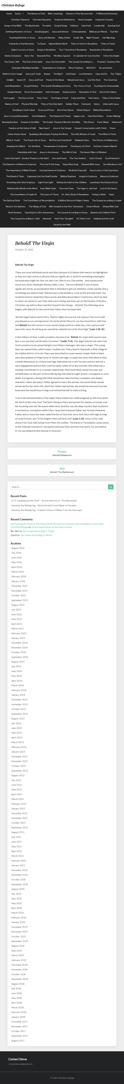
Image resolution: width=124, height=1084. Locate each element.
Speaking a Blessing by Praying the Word (48, 134)
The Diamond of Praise (60, 116)
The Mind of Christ (107, 134)
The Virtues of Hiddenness (105, 140)
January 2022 (18, 808)
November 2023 (19, 704)
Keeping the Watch (16, 146)
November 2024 (19, 647)
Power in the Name (55, 80)
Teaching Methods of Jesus (22, 37)
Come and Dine (78, 98)
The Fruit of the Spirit (32, 61)
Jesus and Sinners (60, 31)
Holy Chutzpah (53, 92)
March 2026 (17, 571)
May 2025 (16, 619)
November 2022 (19, 761)
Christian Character (20, 19)
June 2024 (16, 671)
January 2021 (18, 865)
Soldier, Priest (72, 104)
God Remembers (13, 86)
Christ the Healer (111, 55)
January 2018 (18, 1017)
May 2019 (16, 950)
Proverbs (46, 25)
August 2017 (17, 1040)
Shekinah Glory (82, 140)
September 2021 (19, 827)
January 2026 (18, 581)
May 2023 (16, 732)
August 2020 (17, 889)
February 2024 (18, 690)
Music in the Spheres (16, 206)
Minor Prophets (76, 67)
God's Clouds (95, 158)
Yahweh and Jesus (76, 80)
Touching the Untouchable (106, 86)
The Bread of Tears (15, 176)
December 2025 (19, 586)
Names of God (11, 104)
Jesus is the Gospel (62, 128)
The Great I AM (11, 61)
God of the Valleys (108, 92)
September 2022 (19, 770)
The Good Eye (110, 80)
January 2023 (18, 751)
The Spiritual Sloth (11, 200)
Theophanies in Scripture (55, 146)
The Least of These (49, 194)
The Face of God (26, 98)
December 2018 (19, 964)
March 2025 (17, 628)
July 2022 (16, 780)
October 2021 (18, 822)
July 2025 (16, 609)
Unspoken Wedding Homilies (25, 67)
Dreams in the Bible (30, 122)
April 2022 (16, 794)
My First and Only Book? (60, 140)
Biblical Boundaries (102, 110)
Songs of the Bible (12, 25)
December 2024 (19, 642)
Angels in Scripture (88, 176)
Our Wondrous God (112, 164)
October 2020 (18, 879)
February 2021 (18, 860)
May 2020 (16, 903)
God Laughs (9, 98)
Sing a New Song (70, 164)
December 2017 (19, 1021)
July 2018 (16, 988)
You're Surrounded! (33, 92)
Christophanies (79, 31)
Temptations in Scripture (54, 67)
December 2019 (19, 927)
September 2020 (19, 884)
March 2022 (17, 799)
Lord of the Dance (108, 188)
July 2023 (16, 723)
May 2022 (16, 789)
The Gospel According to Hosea (72, 212)
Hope (111, 194)
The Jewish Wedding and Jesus (56, 86)
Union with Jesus (111, 104)
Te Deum (41, 43)
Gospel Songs (60, 25)
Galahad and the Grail (103, 218)
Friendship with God (27, 152)
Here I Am (29, 55)
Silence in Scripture (109, 176)
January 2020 (18, 922)
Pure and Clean (66, 188)
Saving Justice (69, 92)
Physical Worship (29, 104)
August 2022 (17, 775)
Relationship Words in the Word (22, 188)
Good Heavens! (112, 158)
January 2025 (18, 638)
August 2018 (17, 983)
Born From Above (65, 110)
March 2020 (17, 912)
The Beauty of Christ (80, 146)
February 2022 (18, 803)
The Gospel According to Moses (36, 535)
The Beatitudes (31, 25)
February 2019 (18, 960)
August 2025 (17, 604)
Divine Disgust (83, 110)
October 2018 (18, 974)
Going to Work (99, 194)
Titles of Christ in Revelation (84, 43)
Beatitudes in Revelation (101, 49)
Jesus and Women (46, 37)
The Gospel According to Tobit (25, 218)
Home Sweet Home (17, 134)
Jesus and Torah (33, 73)
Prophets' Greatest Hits (108, 61)
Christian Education (42, 19)
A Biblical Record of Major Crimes (73, 200)
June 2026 (16, 557)
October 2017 (18, 1031)
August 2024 (17, 661)
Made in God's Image (12, 73)
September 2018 (19, 979)
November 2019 (19, 931)
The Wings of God (37, 206)
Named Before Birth (58, 43)
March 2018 (17, 1007)
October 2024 (18, 652)
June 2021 (16, 841)
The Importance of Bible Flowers (21, 170)
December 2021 (19, 813)
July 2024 (16, 666)
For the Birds (34, 146)
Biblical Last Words (98, 31)
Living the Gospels (104, 19)
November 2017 (19, 1026)
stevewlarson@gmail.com (21, 1064)
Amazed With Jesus (90, 164)
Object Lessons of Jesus (22, 49)
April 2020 (16, 908)
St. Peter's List (83, 218)
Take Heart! (44, 128)
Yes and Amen (105, 67)
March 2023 (17, 742)
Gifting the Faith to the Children (71, 182)
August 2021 (17, 832)
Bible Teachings (55, 13)
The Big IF (58, 73)
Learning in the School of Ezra (103, 182)
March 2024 (17, 685)
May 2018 (16, 998)
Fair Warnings (108, 37)
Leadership (99, 25)
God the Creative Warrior (105, 146)
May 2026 (16, 562)
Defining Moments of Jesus (19, 31)
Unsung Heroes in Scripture (52, 170)
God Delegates (39, 116)
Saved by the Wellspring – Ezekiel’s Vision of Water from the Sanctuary (46, 510)
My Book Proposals (78, 170)
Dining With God (110, 206)
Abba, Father (64, 37)
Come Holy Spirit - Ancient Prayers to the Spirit (26, 158)
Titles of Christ (108, 43)
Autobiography (42, 31)
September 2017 (19, 1035)
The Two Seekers (77, 158)
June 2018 (16, 993)
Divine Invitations (13, 55)
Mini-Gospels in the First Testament (66, 206)
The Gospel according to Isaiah (106, 200)
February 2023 (18, 747)
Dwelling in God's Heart (24, 110)
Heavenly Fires (44, 55)
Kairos (97, 104)
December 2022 (19, 756)
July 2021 (16, 837)
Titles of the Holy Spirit (52, 104)
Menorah (47, 218)
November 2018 (19, 969)
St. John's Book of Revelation (75, 194)
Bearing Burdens (10, 122)
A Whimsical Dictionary (107, 13)
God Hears (71, 73)
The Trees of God (82, 86)
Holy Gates (93, 98)
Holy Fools (86, 25)
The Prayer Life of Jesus (34, 140)
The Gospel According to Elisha (38, 531)
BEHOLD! (91, 67)
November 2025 (19, 590)
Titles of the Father (111, 98)
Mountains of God (87, 92)
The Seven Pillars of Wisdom (93, 152)
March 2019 (17, 955)
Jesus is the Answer (49, 152)
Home (9, 13)
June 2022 (16, 784)
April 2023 (16, 737)
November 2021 (19, 818)
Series (18, 13)
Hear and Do (101, 73)
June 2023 (16, 728)
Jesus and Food (36, 80)
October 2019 (18, 936)
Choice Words (93, 206)
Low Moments (86, 73)
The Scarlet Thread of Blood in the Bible (61, 122)
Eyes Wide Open (48, 188)
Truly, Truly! (42, 98)
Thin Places (88, 122)
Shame (47, 73)
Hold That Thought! (63, 218)
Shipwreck (117, 122)
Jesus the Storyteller (55, 61)
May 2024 (16, 675)
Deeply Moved (14, 92)
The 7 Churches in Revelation (73, 49)
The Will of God (69, 152)
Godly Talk (78, 37)
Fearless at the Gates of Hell (22, 128)
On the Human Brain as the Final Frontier (51, 527)
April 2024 (16, 680)
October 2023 (18, 709)
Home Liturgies (85, 19)
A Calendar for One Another (86, 55)
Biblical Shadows (68, 176)
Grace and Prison (46, 110)
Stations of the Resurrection (79, 13)
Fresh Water (103, 122)
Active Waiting (113, 116)
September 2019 (19, 941)
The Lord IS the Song (49, 164)
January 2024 (18, 694)
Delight (10, 80)
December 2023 (19, 699)
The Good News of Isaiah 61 (23, 194)
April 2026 (16, 567)
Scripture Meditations (64, 19)
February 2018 (18, 1012)
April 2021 (16, 851)
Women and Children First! (103, 212)
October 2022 (18, 765)
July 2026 (16, 552)
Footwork (86, 104)
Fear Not (114, 31)
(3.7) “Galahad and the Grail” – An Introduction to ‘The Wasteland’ (44, 500)
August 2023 (17, 718)
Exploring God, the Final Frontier (42, 176)
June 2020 (16, 898)
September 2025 (19, 600)
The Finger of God (59, 98)
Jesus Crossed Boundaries (16, 116)
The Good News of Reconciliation (39, 200)
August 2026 (17, 548)
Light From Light (45, 182)
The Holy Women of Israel (83, 134)
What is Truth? (13, 140)
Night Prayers (92, 37)
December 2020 (19, 870)
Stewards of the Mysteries (21, 43)
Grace (112, 128)
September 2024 (19, 657)
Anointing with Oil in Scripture (21, 182)
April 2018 (16, 1002)
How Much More (95, 116)
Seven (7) (21, 80)
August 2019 (17, 945)
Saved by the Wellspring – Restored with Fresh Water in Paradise (44, 505)
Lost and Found (59, 158)
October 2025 (18, 595)
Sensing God (114, 25)
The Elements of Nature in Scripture (19, 164)
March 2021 (17, 855)
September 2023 (19, 713)
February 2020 (18, 917)
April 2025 (16, 623)
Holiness (74, 25)
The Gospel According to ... (81, 61)
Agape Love (79, 116)
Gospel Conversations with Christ (90, 128)
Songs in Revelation (46, 49)
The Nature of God (36, 13)
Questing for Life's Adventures (39, 212)
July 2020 (16, 893)
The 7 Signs (115, 73)
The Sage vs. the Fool (87, 188)
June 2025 (16, 614)
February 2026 (18, 576)
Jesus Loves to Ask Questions (104, 170)
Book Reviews (15, 212)
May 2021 (16, 846)
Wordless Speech (62, 55)
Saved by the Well (62, 224)
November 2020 (19, 874)
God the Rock (94, 80)
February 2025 (18, 633)
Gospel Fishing (31, 86)
